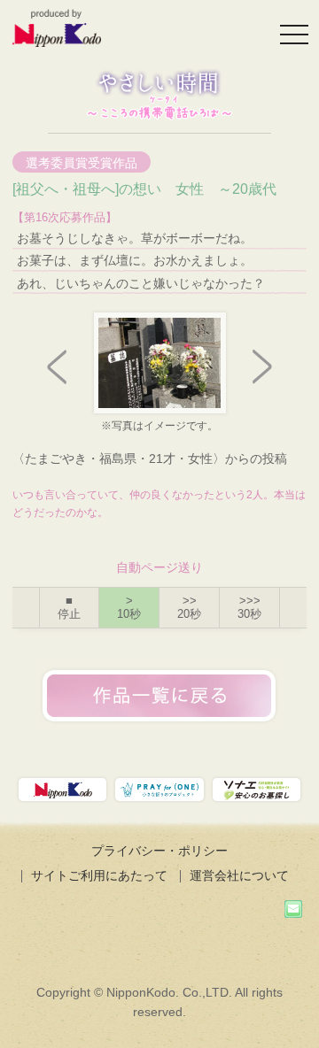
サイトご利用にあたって (99, 875)
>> (189, 607)
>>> (249, 607)
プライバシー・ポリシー (159, 851)
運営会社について (239, 875)
